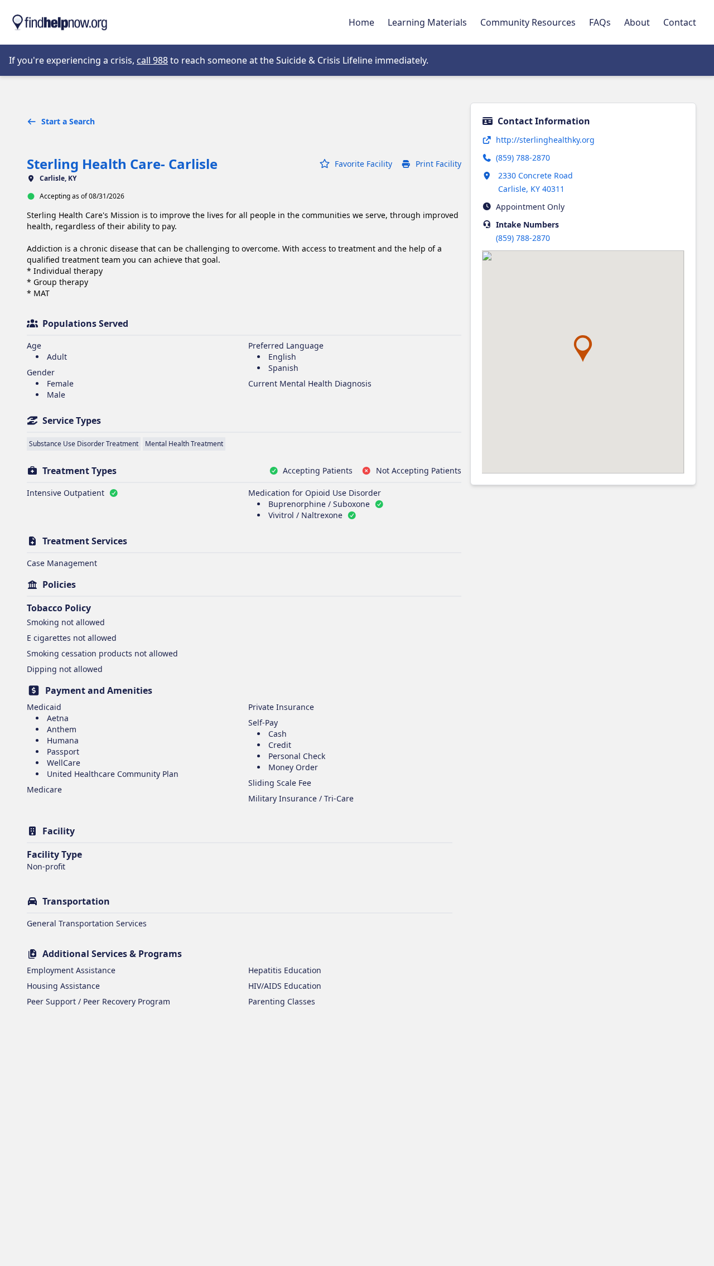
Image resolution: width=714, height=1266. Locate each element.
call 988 (152, 60)
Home (361, 22)
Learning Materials (427, 22)
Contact (679, 22)
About (637, 22)
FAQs (600, 22)
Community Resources (528, 22)
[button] (583, 348)
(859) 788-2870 (523, 238)
